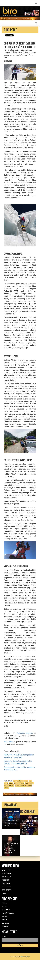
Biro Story (6, 890)
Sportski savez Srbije (20, 785)
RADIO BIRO (6, 877)
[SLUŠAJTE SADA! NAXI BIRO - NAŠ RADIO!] (11, 818)
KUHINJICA (6, 923)
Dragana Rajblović (9, 785)
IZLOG (4, 906)
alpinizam (16, 783)
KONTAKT (5, 926)
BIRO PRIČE (6, 870)
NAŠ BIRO (8, 742)
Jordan (31, 783)
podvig (11, 783)
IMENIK (4, 903)
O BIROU (5, 893)
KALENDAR (6, 910)
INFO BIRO (6, 883)
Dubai (22, 783)
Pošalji (20, 945)
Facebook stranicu (24, 733)
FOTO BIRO (6, 887)
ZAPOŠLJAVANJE (8, 913)
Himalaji (26, 781)
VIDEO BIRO (6, 873)
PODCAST (5, 880)
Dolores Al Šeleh (18, 781)
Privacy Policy (25, 956)
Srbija (26, 783)
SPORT (4, 920)
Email (4, 936)
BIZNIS (4, 916)
